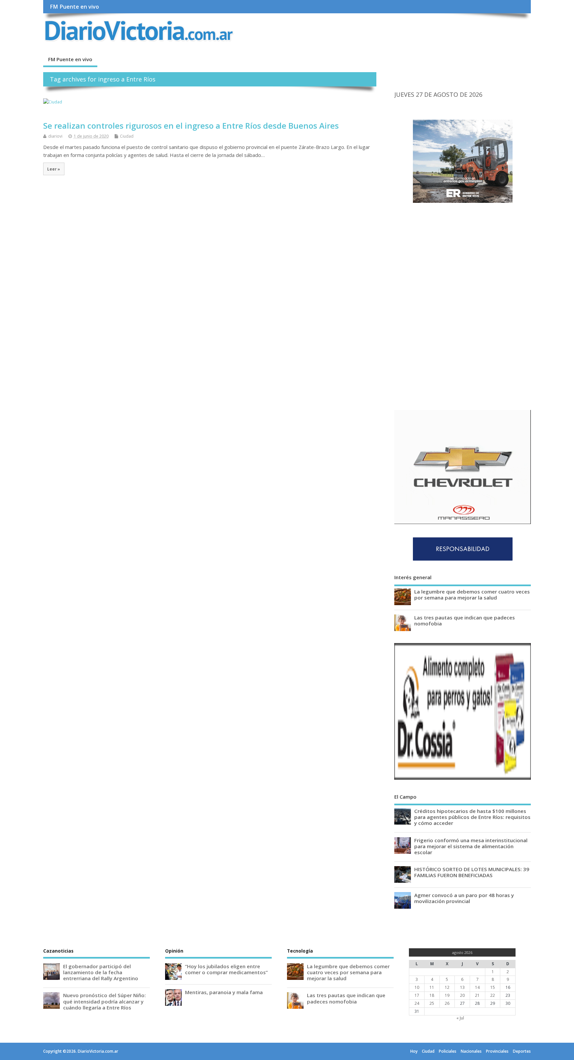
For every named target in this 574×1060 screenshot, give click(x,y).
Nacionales (471, 1051)
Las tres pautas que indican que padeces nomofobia (464, 620)
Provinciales (497, 1051)
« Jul (460, 1018)
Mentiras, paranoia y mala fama (224, 992)
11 (432, 987)
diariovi (55, 136)
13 (462, 987)
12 (447, 987)
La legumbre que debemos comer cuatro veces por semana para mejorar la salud (472, 594)
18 (432, 995)
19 (447, 995)
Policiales (447, 1051)
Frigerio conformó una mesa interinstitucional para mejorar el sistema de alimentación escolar (470, 846)
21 (477, 995)
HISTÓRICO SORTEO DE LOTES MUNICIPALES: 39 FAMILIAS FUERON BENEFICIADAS (471, 872)
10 (417, 987)
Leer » (53, 169)
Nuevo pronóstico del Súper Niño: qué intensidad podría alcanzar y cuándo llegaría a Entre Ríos (104, 1001)
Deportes (522, 1051)
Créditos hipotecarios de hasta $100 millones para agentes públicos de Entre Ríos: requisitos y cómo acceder (472, 817)
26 (447, 1003)
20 (462, 995)
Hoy (414, 1051)
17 (417, 995)
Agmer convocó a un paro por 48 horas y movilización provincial (464, 898)
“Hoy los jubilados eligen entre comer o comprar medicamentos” (226, 969)
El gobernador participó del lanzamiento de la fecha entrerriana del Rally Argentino (100, 972)
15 (492, 987)
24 (417, 1003)
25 (432, 1003)
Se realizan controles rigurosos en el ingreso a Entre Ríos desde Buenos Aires (191, 125)
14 (477, 987)
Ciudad (127, 136)
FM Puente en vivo (74, 6)
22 (492, 995)
